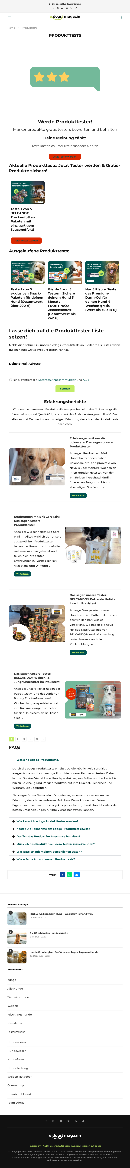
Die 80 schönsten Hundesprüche (49, 933)
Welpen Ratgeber (19, 1076)
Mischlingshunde (19, 1014)
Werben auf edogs (91, 1146)
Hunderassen (16, 1042)
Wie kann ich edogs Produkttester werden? (47, 821)
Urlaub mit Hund (19, 1094)
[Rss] (71, 8)
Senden (65, 388)
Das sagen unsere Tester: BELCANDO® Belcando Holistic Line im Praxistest (93, 599)
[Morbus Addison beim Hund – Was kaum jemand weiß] (16, 918)
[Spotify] (67, 8)
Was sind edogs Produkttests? (37, 759)
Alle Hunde (15, 988)
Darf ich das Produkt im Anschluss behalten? (48, 836)
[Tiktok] (76, 8)
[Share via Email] (77, 874)
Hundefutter (16, 1059)
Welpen (12, 1005)
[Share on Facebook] (62, 874)
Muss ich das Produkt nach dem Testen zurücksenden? (55, 844)
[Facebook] (53, 8)
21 (37, 739)
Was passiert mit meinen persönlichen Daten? (49, 851)
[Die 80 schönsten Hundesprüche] (16, 938)
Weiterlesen (78, 495)
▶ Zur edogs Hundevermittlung (65, 4)
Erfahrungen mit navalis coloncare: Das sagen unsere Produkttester (91, 442)
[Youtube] (62, 8)
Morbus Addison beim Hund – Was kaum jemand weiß (61, 913)
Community (15, 1085)
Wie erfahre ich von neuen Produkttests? (45, 859)
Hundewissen (16, 1050)
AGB (86, 379)
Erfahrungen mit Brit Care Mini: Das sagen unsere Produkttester (37, 521)
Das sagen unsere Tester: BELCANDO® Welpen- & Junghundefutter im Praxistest (37, 678)
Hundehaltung (17, 1068)
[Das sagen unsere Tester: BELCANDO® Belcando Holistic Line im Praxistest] (37, 624)
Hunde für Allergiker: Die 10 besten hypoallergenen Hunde (64, 952)
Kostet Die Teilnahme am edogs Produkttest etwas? (53, 828)
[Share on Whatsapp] (69, 874)
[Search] (120, 17)
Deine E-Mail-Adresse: (26, 363)
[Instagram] (58, 8)
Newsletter (14, 1023)
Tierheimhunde (18, 997)
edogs (11, 979)
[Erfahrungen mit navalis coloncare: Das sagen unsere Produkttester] (37, 466)
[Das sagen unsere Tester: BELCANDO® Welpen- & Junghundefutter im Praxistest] (93, 700)
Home (11, 27)
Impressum (35, 1146)
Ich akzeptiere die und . (51, 379)
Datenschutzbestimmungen (57, 379)
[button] (65, 760)
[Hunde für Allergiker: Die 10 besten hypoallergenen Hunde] (16, 957)
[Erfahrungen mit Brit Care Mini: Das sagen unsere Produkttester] (93, 545)
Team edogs (15, 1102)
